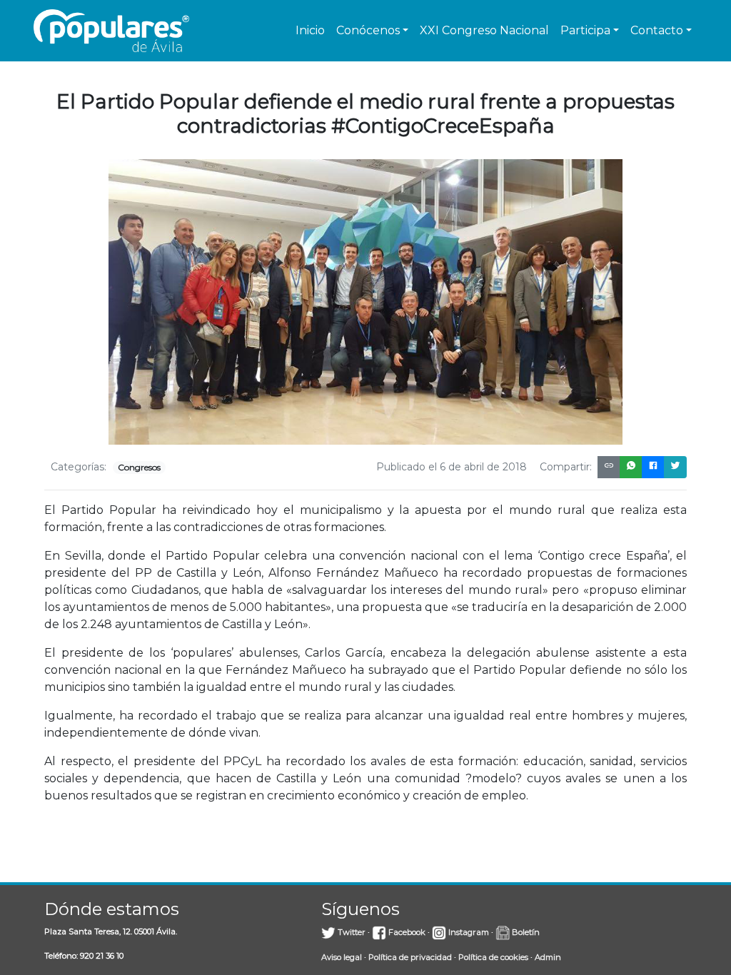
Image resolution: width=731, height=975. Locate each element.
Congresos (139, 467)
